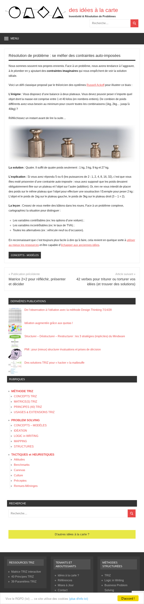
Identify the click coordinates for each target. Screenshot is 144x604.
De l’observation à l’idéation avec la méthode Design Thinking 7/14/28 (68, 309)
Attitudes (19, 459)
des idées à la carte (93, 10)
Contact (62, 590)
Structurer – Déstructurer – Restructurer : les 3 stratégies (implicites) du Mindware (74, 336)
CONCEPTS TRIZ (25, 396)
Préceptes (20, 480)
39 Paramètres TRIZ (24, 581)
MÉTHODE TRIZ (22, 391)
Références (65, 580)
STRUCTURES (24, 446)
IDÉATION (20, 430)
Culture (18, 475)
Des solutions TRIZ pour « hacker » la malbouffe (54, 362)
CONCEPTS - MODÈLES (25, 255)
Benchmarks (22, 464)
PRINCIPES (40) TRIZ (28, 406)
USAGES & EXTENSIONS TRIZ (34, 412)
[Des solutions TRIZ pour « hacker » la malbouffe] (15, 367)
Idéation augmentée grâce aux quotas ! (48, 323)
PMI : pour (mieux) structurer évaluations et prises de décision (62, 349)
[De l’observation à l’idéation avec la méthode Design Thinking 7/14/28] (15, 314)
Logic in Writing (114, 580)
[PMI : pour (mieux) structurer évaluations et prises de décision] (15, 354)
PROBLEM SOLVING (25, 420)
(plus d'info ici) (78, 598)
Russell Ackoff (95, 84)
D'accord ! (128, 598)
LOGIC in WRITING (26, 435)
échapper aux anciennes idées (80, 245)
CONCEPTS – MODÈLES (30, 425)
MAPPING (20, 441)
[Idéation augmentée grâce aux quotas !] (15, 327)
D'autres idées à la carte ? (72, 534)
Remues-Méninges (26, 485)
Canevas (19, 470)
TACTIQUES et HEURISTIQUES (32, 454)
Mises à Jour (66, 585)
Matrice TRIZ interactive (26, 571)
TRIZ (107, 575)
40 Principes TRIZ (22, 576)
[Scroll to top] (136, 596)
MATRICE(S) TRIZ (25, 401)
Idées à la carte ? (68, 575)
